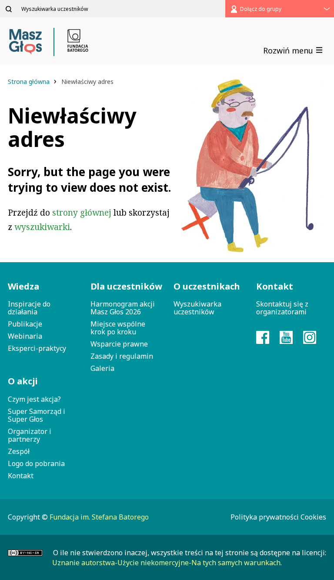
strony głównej (81, 212)
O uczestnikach (207, 286)
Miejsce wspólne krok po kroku (117, 328)
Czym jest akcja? (34, 399)
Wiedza (23, 286)
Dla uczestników (125, 286)
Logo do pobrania (36, 463)
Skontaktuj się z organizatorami (282, 308)
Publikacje (25, 324)
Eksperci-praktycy (37, 348)
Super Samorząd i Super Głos (36, 415)
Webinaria (25, 336)
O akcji (23, 381)
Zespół (19, 451)
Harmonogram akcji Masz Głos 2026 (122, 308)
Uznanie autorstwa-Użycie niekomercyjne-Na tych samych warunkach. (167, 562)
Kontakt (20, 475)
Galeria (102, 368)
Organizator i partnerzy (29, 435)
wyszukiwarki (42, 227)
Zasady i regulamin (121, 356)
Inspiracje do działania (29, 308)
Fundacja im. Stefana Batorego (99, 517)
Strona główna (29, 81)
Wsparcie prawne (119, 344)
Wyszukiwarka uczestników (197, 308)
